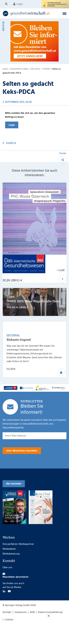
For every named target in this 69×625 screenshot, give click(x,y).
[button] (64, 13)
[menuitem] (7, 4)
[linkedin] (4, 591)
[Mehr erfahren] (10, 388)
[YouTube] (9, 591)
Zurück (11, 143)
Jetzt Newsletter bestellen (21, 451)
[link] (28, 13)
